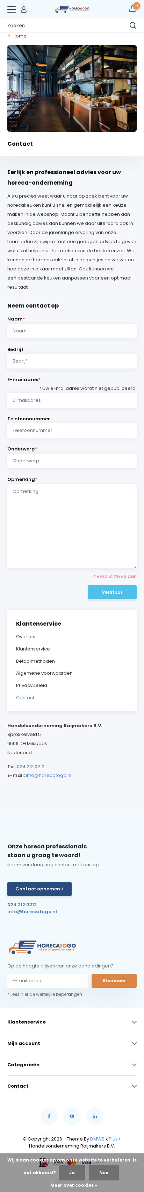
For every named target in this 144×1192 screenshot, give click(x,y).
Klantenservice (33, 649)
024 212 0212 (30, 766)
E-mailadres (72, 380)
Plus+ (115, 1139)
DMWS (97, 1139)
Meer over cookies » (73, 1185)
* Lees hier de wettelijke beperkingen (44, 994)
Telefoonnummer (28, 418)
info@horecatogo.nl (48, 775)
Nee (103, 1173)
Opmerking (22, 479)
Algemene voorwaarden (44, 673)
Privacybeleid (31, 685)
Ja (72, 1173)
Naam (16, 319)
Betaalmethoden (35, 661)
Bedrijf (15, 349)
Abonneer (114, 980)
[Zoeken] (133, 25)
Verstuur (112, 592)
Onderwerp (22, 449)
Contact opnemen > (39, 889)
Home (20, 36)
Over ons (26, 636)
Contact (25, 697)
